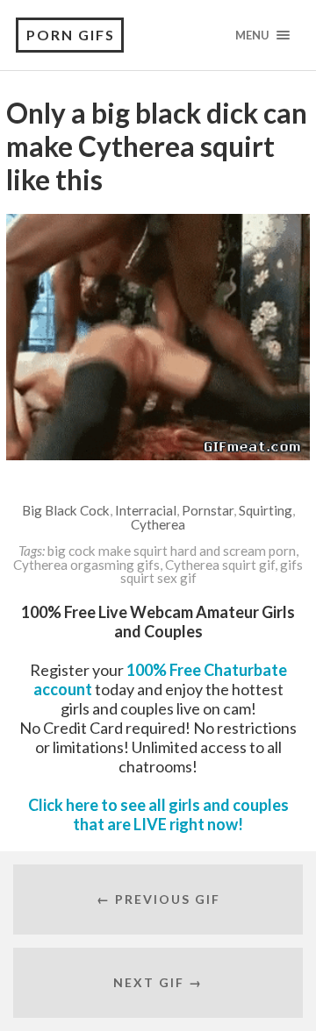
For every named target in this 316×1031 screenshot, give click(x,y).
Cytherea (158, 524)
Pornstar (207, 510)
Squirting (265, 510)
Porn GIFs (70, 34)
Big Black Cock (66, 510)
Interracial (145, 510)
